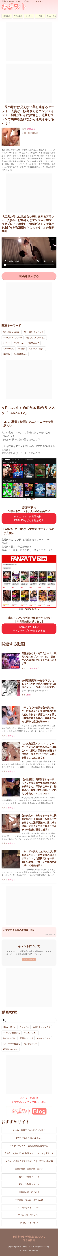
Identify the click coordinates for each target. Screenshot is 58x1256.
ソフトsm (19, 343)
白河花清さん (21, 354)
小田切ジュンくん (42, 1027)
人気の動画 (18, 16)
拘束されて (34, 343)
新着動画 (6, 16)
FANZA (32, 499)
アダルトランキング (29, 1223)
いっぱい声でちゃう (13, 337)
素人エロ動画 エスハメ (29, 1184)
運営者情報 (29, 1240)
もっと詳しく (29, 959)
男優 (40, 16)
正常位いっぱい (37, 348)
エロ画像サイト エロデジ (29, 1207)
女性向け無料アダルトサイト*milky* (29, 1130)
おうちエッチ (31, 1044)
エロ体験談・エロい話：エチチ (29, 1169)
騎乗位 (7, 354)
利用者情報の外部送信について (29, 1236)
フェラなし (9, 348)
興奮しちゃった (11, 1049)
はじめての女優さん (36, 337)
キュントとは (51, 16)
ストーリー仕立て (12, 1044)
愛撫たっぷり (27, 1038)
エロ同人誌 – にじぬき (29, 1192)
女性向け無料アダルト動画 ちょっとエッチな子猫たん (29, 1153)
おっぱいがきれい (12, 332)
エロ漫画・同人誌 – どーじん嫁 (29, 1200)
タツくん (25, 1027)
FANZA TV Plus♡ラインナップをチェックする (29, 629)
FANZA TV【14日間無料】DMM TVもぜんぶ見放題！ (29, 518)
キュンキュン (31, 1032)
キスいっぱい (10, 1038)
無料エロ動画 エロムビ (29, 1176)
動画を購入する (29, 276)
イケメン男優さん (12, 1032)
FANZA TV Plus (32, 609)
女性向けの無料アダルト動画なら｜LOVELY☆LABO (29, 1161)
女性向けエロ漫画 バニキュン (29, 1138)
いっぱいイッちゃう (34, 332)
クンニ (7, 343)
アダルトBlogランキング (29, 1215)
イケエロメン (44, 1038)
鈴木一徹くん (10, 1027)
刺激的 (22, 348)
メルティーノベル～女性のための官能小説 (29, 1146)
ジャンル (29, 16)
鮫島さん (31, 129)
